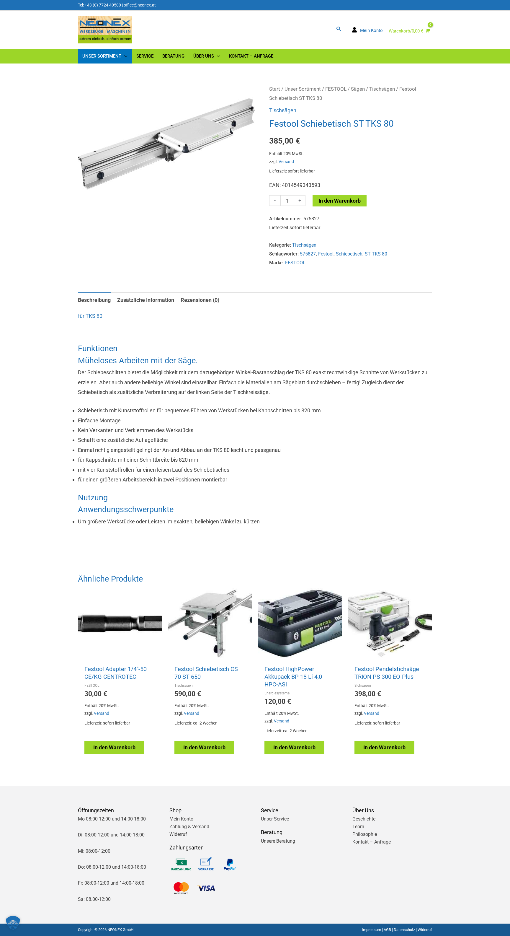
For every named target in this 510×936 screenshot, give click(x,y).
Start (274, 89)
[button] (339, 29)
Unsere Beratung (278, 841)
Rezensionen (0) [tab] (200, 300)
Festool (326, 254)
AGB (387, 929)
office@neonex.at (140, 5)
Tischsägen (382, 89)
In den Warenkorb (339, 201)
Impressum (371, 929)
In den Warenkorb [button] (114, 747)
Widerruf (178, 834)
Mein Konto (181, 819)
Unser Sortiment (303, 89)
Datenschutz (404, 929)
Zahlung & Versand (189, 826)
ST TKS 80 (376, 254)
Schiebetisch (349, 254)
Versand (286, 161)
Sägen (358, 89)
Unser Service (275, 819)
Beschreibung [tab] (94, 300)
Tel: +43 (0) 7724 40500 (99, 5)
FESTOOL (335, 89)
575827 (308, 254)
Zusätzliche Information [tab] (145, 300)
